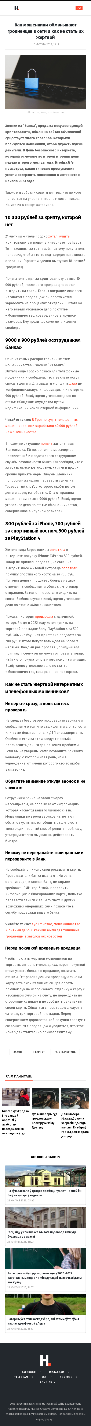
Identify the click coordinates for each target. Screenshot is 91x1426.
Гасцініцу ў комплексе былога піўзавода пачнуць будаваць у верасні (42, 1234)
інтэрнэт (38, 1052)
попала (46, 444)
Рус (79, 8)
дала (73, 384)
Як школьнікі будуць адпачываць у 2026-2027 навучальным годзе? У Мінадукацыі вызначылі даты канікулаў (44, 1278)
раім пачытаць (65, 1052)
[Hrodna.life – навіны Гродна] (17, 8)
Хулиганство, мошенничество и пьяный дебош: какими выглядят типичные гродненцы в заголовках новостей (42, 930)
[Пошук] (66, 8)
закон (18, 1052)
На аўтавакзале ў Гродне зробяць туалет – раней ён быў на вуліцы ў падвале (44, 1193)
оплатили (69, 568)
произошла (44, 617)
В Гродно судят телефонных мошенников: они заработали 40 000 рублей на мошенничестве (41, 426)
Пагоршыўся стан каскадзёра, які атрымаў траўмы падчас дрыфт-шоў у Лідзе (43, 1321)
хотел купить (59, 236)
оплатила (57, 550)
